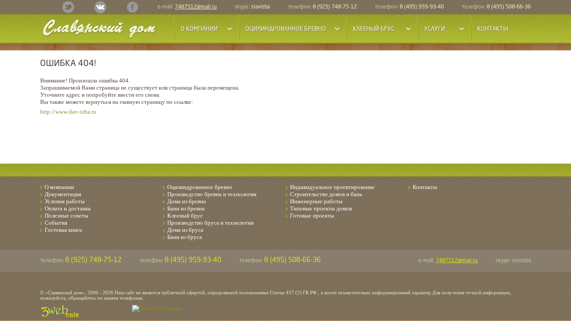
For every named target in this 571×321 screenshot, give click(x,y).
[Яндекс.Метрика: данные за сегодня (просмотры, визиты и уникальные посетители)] (156, 308)
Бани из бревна (186, 208)
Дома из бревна (186, 201)
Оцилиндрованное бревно (199, 187)
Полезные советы (66, 215)
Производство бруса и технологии (210, 222)
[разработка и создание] (59, 311)
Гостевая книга (63, 229)
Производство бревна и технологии (212, 194)
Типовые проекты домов (321, 208)
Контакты (492, 29)
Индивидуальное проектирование (332, 187)
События (56, 222)
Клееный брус (185, 215)
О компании (59, 187)
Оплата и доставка (68, 208)
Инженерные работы (316, 201)
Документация (63, 194)
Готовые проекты (312, 215)
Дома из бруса (185, 229)
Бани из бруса (184, 237)
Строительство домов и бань (326, 194)
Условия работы (65, 201)
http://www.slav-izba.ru (68, 111)
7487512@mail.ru (196, 7)
